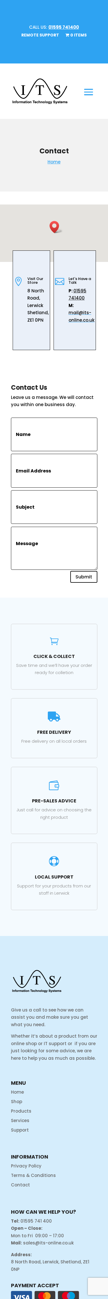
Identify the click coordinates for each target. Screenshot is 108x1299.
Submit (83, 577)
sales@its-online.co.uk (48, 1243)
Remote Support (40, 35)
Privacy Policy (26, 1166)
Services (20, 1120)
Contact (20, 1185)
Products (21, 1111)
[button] (56, 227)
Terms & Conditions (33, 1175)
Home (54, 162)
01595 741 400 (36, 1221)
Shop (16, 1102)
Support (20, 1130)
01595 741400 (63, 27)
